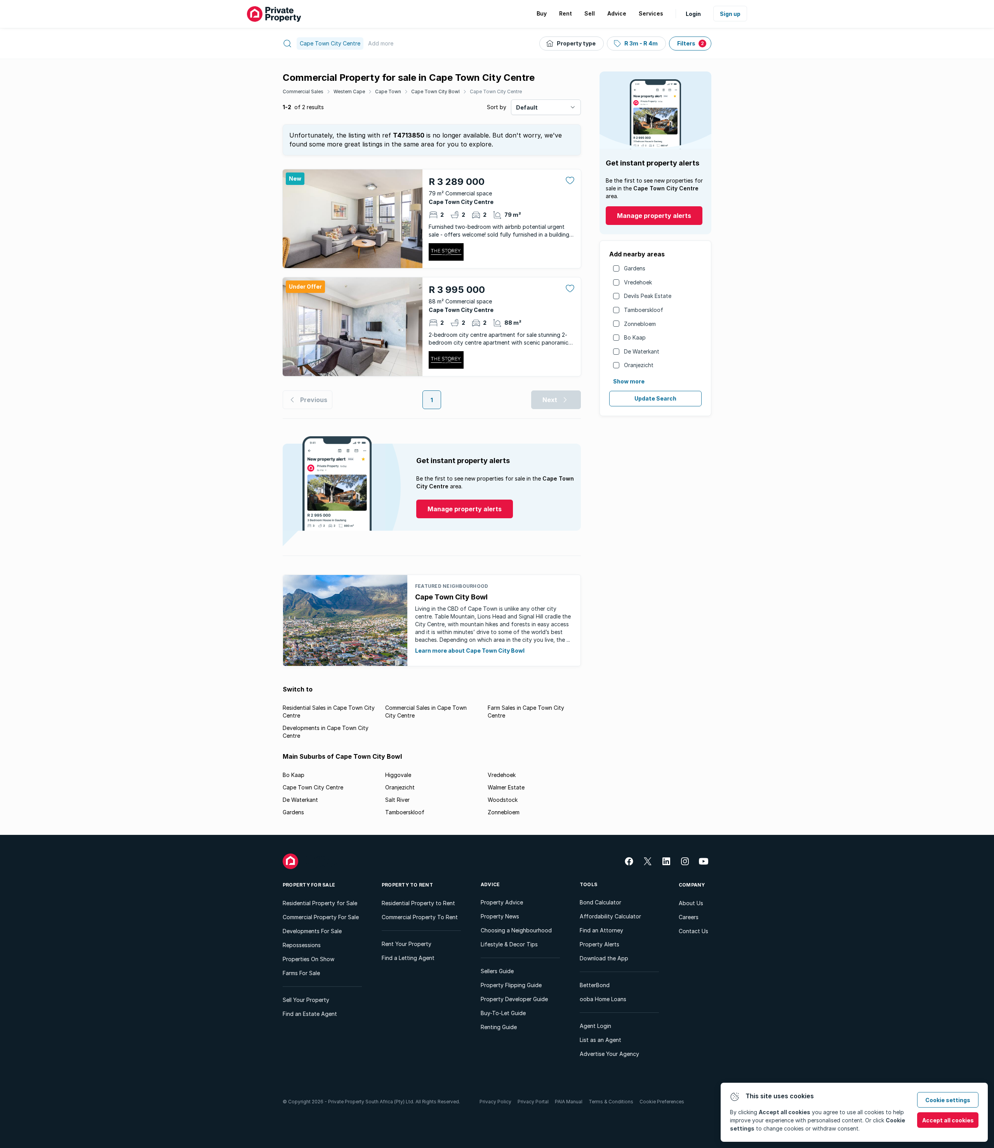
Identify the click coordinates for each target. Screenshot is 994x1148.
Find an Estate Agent (310, 1013)
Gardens (634, 268)
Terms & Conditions (611, 1101)
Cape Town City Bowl (435, 91)
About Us (691, 903)
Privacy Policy (495, 1101)
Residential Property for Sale (320, 903)
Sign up (730, 13)
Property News (500, 916)
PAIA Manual (568, 1101)
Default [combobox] (527, 107)
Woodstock (503, 799)
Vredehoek (638, 282)
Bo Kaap (635, 337)
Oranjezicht (638, 365)
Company (692, 885)
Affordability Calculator (610, 916)
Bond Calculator (600, 902)
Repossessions (302, 945)
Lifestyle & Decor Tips (509, 944)
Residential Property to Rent (418, 903)
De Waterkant (641, 351)
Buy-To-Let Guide (503, 1013)
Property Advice (502, 902)
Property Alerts (599, 944)
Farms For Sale (301, 973)
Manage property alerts (654, 215)
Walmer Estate (506, 787)
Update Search (655, 398)
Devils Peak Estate (647, 296)
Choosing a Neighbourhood (516, 930)
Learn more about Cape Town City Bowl (470, 650)
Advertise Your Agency (609, 1053)
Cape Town (388, 91)
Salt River (397, 799)
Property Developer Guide (514, 999)
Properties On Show (308, 959)
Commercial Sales (303, 91)
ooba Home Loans (603, 999)
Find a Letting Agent (408, 958)
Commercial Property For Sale (321, 917)
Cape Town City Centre (496, 91)
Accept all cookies (948, 1120)
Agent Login (595, 1026)
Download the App (604, 958)
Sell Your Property (306, 999)
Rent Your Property (406, 944)
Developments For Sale (312, 931)
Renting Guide (499, 1027)
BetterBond (595, 985)
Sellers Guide (497, 971)
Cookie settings (947, 1100)
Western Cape (349, 91)
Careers (689, 917)
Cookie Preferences (661, 1101)
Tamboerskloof (643, 310)
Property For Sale (309, 885)
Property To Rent (407, 885)
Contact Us (693, 931)
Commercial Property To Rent (420, 917)
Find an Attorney (601, 930)
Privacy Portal (533, 1101)
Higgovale (398, 775)
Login (693, 13)
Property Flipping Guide (511, 985)
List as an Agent (600, 1040)
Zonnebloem (640, 324)
